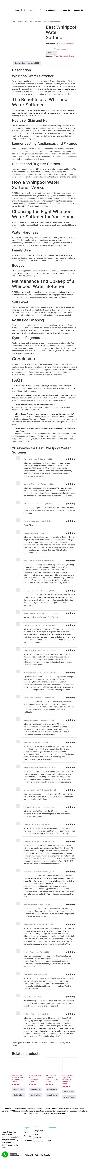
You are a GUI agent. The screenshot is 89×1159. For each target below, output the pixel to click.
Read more (18, 1089)
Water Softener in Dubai (27, 22)
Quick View (18, 1095)
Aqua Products (29, 10)
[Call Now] (5, 1154)
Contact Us (78, 10)
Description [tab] (20, 63)
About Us (66, 10)
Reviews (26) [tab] (33, 63)
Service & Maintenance (49, 10)
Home (17, 10)
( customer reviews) (65, 44)
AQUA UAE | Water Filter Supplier (38, 1155)
